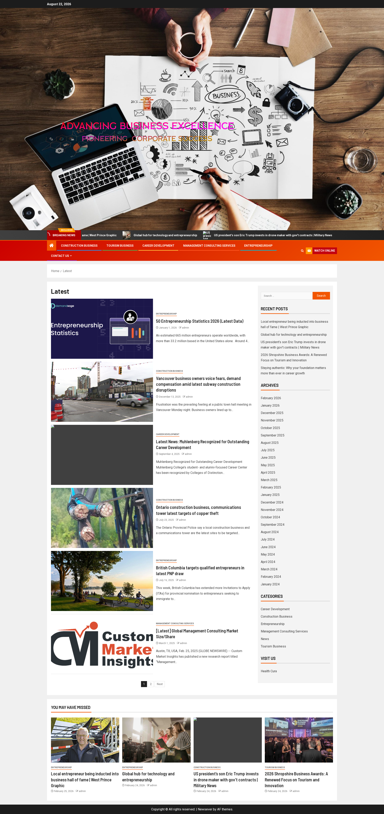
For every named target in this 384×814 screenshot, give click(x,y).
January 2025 (270, 495)
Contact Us (60, 255)
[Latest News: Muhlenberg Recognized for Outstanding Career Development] (102, 455)
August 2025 (270, 443)
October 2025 (270, 428)
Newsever (205, 809)
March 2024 (269, 569)
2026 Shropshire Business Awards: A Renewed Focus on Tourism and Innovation (296, 779)
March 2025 (269, 480)
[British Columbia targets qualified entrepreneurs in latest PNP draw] (102, 581)
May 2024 (268, 554)
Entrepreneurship (258, 245)
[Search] (302, 251)
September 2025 (272, 435)
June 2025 (268, 457)
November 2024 (272, 510)
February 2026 (271, 398)
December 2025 (272, 413)
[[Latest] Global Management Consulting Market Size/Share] (102, 644)
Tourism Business (120, 245)
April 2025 (268, 472)
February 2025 (271, 487)
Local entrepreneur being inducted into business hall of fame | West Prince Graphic (85, 779)
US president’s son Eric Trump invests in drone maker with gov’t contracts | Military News (212, 235)
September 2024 (272, 525)
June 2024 (268, 547)
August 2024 (270, 532)
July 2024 (268, 539)
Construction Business (79, 245)
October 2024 (270, 517)
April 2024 (268, 562)
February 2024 (271, 577)
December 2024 (272, 502)
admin (185, 327)
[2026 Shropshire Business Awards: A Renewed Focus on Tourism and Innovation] (299, 740)
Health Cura (269, 671)
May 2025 (268, 465)
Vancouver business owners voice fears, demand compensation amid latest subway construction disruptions (198, 384)
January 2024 (270, 584)
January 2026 (270, 405)
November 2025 (272, 420)
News (265, 639)
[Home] (51, 246)
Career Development (158, 245)
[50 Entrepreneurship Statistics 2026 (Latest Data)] (102, 329)
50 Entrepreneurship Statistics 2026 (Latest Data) (199, 321)
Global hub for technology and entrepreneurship (104, 235)
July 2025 (268, 450)
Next (160, 684)
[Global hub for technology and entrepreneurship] (156, 740)
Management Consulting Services (209, 245)
